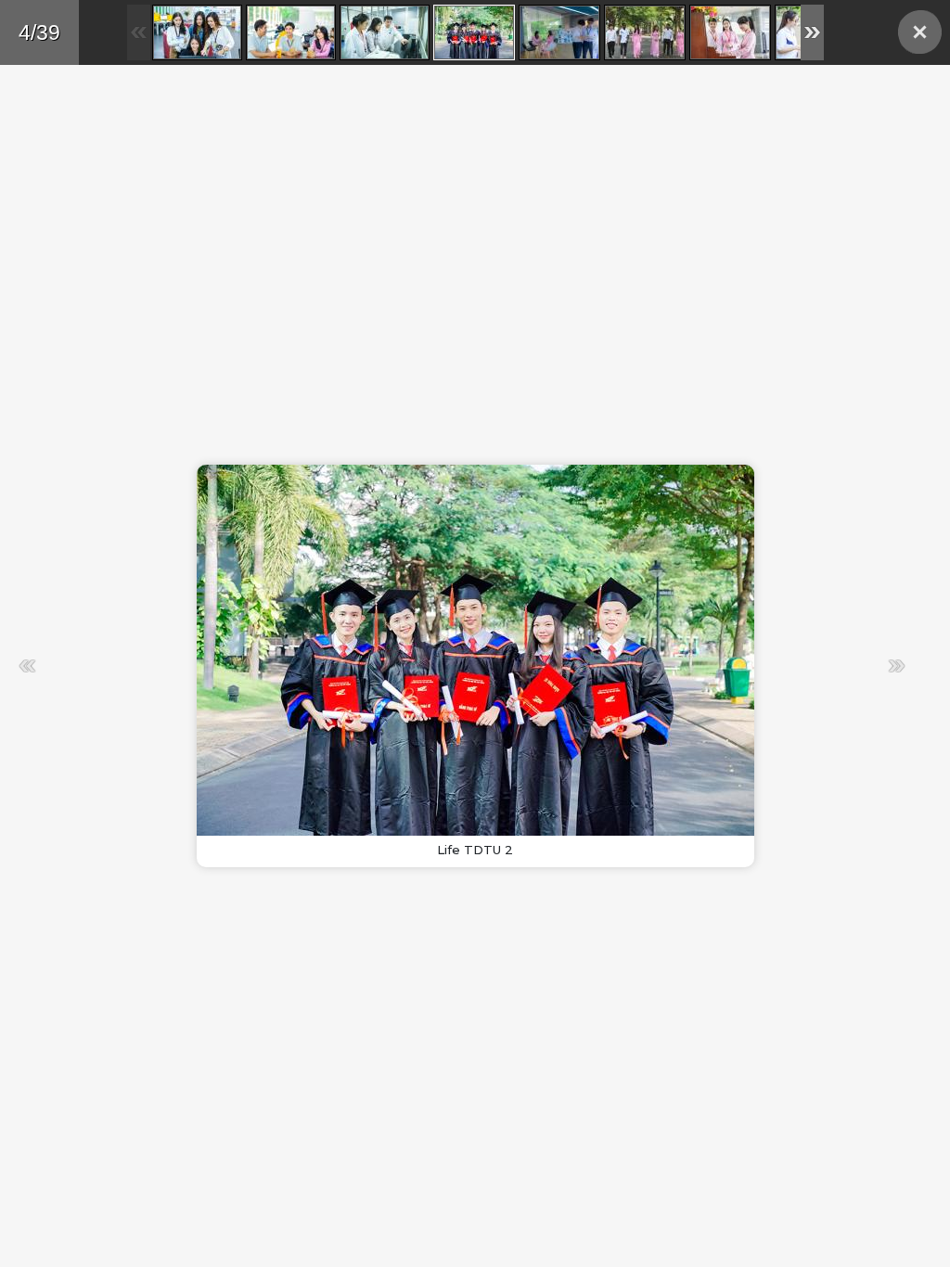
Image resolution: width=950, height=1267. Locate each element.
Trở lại (920, 32)
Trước (235, 666)
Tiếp (688, 666)
